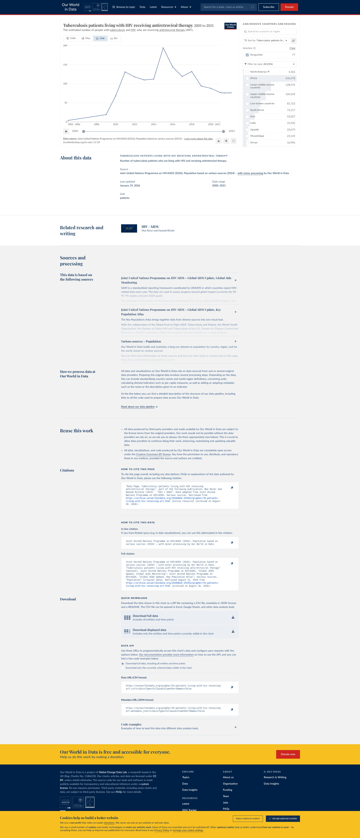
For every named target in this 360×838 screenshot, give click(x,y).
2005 (75, 131)
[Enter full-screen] (234, 141)
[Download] (219, 141)
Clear (293, 48)
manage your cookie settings (188, 830)
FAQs (119, 792)
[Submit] (252, 7)
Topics (185, 777)
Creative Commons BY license (153, 454)
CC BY (97, 142)
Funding (227, 790)
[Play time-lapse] (66, 131)
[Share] (226, 141)
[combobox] (229, 7)
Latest (153, 7)
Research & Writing (275, 777)
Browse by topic (125, 7)
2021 (232, 131)
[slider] (84, 131)
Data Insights (189, 790)
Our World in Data (70, 7)
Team (226, 796)
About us (228, 777)
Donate (289, 7)
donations (109, 823)
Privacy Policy (161, 830)
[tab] (71, 38)
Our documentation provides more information (166, 654)
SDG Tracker (189, 810)
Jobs (225, 802)
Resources (167, 7)
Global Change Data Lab (113, 772)
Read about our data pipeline (137, 406)
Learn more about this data (198, 139)
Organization (230, 783)
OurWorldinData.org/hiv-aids (77, 142)
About (184, 7)
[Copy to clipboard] (228, 488)
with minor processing (250, 173)
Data (142, 7)
